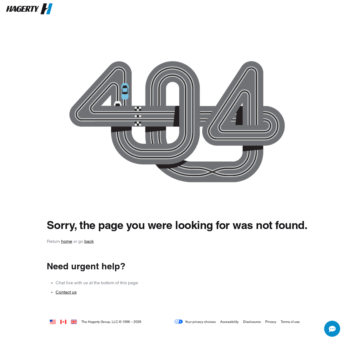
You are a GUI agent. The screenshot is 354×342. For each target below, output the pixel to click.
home (66, 241)
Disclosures (252, 321)
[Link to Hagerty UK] (74, 321)
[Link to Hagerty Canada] (63, 321)
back (89, 241)
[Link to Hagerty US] (53, 321)
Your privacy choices (200, 321)
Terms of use (290, 321)
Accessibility (229, 321)
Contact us (66, 292)
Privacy (270, 321)
